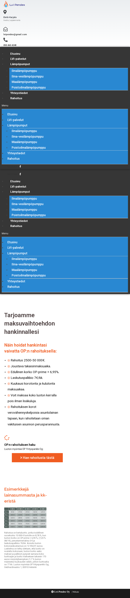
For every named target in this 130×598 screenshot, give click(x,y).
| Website (75, 592)
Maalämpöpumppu (24, 82)
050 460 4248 (9, 45)
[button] (65, 105)
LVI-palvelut (18, 58)
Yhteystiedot (19, 93)
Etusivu (15, 53)
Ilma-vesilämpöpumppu (28, 76)
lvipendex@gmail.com (15, 34)
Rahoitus (16, 98)
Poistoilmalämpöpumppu (29, 87)
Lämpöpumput (20, 64)
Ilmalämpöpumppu (24, 71)
